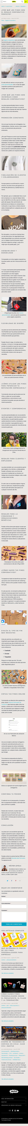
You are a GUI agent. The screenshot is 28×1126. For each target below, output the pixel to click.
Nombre (3, 896)
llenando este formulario (18, 858)
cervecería (15, 1053)
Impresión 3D (4, 1055)
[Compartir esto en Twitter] (7, 880)
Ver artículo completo (7, 973)
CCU (10, 1053)
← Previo (17, 6)
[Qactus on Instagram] (15, 1110)
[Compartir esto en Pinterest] (16, 880)
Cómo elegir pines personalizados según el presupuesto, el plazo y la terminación (13, 997)
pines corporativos (14, 1005)
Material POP (22, 1055)
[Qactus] (14, 1)
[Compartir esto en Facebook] (11, 880)
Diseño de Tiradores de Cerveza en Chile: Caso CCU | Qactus (13, 1044)
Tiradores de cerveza (6, 1059)
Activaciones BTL (5, 1051)
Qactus (6, 1118)
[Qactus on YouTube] (18, 1110)
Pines (2, 20)
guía (8, 1005)
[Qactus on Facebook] (12, 1110)
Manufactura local (13, 1055)
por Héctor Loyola (5, 18)
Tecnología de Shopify (6, 1120)
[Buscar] (22, 1)
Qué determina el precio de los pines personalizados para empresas (13, 951)
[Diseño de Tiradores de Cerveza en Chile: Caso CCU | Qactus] (14, 1033)
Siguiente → (24, 6)
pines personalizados (7, 84)
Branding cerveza (15, 1051)
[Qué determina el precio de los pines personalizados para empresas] (14, 940)
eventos (3, 959)
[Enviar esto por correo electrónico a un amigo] (20, 880)
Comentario (4, 910)
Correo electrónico (6, 903)
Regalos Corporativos (10, 20)
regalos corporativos (9, 40)
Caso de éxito (4, 1053)
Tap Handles (17, 1057)
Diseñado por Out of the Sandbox (15, 1118)
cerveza (21, 1053)
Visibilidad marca (16, 1059)
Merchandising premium (6, 1057)
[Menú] (1, 1)
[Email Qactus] (10, 1110)
